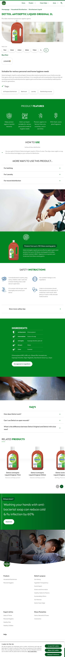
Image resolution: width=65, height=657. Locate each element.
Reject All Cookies (53, 650)
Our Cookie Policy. (32, 651)
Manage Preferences (53, 654)
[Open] (61, 3)
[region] (32, 649)
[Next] (61, 486)
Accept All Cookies (53, 646)
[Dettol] (4, 3)
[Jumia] (7, 61)
